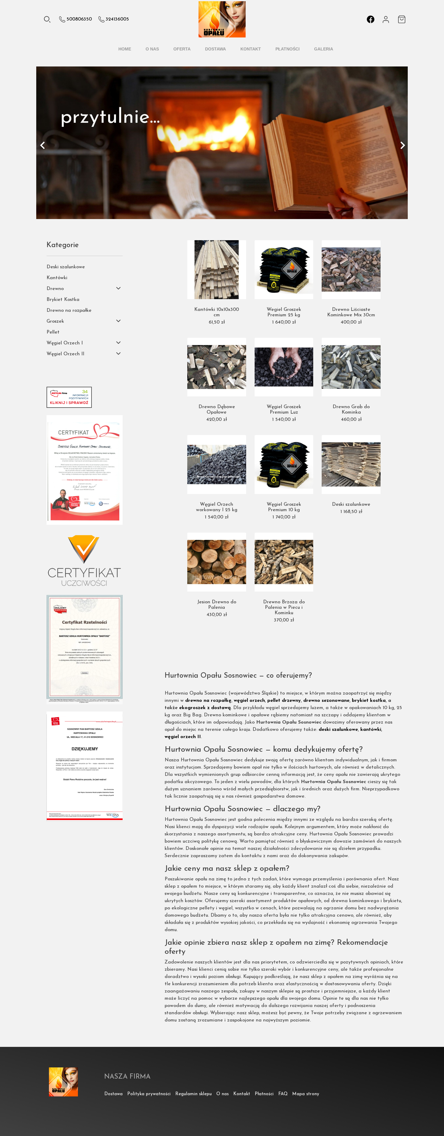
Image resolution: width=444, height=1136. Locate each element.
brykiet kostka (369, 700)
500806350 (79, 19)
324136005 (117, 19)
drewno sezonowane (326, 700)
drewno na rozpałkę (208, 700)
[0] (402, 19)
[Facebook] (370, 19)
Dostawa (215, 49)
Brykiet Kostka (63, 299)
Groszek (55, 321)
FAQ (283, 1094)
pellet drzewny (284, 700)
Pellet (53, 332)
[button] (60, 145)
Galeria (323, 49)
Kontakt (250, 49)
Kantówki (57, 278)
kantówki (370, 729)
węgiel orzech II (183, 736)
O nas (152, 49)
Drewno (55, 288)
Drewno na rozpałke (69, 310)
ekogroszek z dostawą (205, 707)
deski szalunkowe (338, 729)
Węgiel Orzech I (65, 343)
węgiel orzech (249, 700)
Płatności (287, 49)
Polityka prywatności (149, 1094)
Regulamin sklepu (193, 1094)
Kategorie (63, 245)
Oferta (182, 49)
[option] (222, 142)
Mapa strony (305, 1094)
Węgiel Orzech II (65, 354)
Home (124, 49)
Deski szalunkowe (66, 267)
